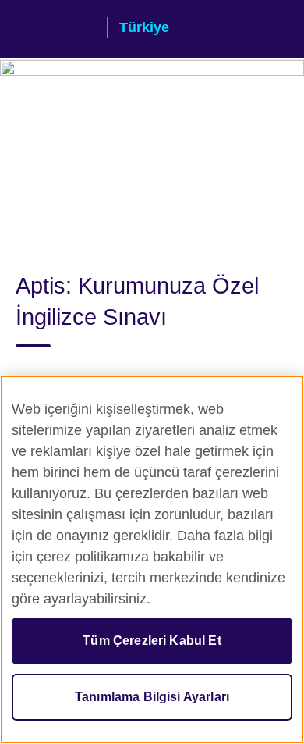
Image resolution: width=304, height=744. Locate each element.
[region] (152, 560)
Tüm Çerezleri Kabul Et (152, 640)
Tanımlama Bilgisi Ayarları (152, 696)
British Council (55, 29)
